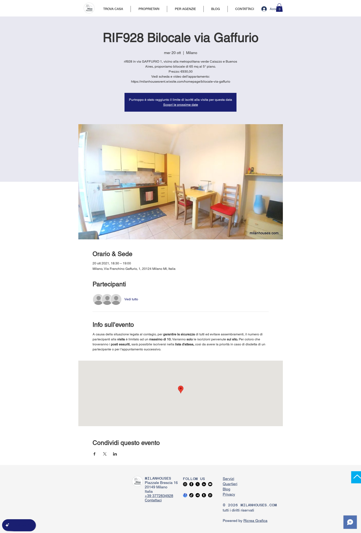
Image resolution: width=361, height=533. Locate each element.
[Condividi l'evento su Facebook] (95, 454)
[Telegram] (198, 495)
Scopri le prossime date (180, 105)
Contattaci (153, 500)
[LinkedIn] (204, 484)
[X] (198, 484)
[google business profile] (185, 495)
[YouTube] (210, 484)
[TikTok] (191, 495)
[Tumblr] (204, 495)
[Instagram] (185, 484)
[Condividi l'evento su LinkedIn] (115, 454)
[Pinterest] (210, 495)
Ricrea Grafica (255, 520)
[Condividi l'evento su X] (105, 454)
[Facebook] (191, 484)
